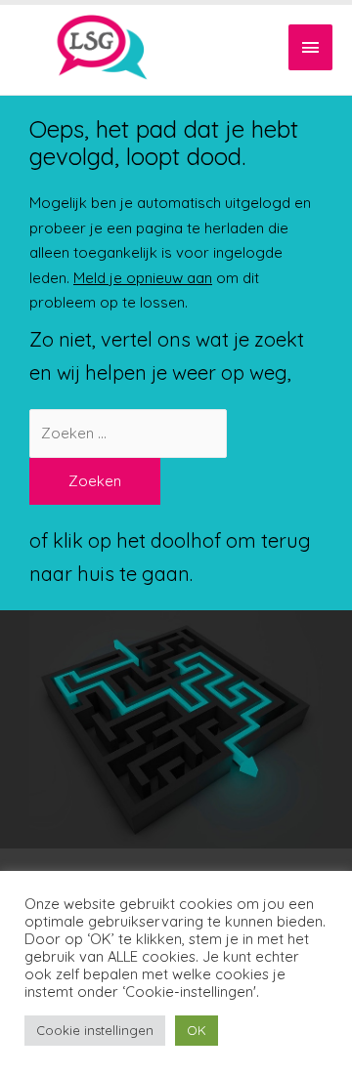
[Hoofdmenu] (310, 47)
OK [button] (196, 1030)
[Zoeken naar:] (128, 433)
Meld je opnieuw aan (142, 278)
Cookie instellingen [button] (95, 1030)
